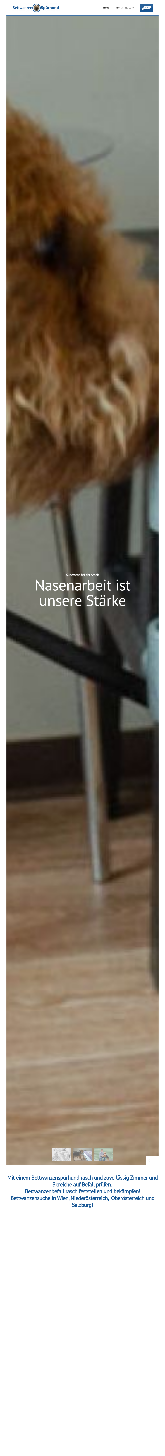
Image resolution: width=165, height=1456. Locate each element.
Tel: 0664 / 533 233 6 (124, 7)
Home (106, 7)
